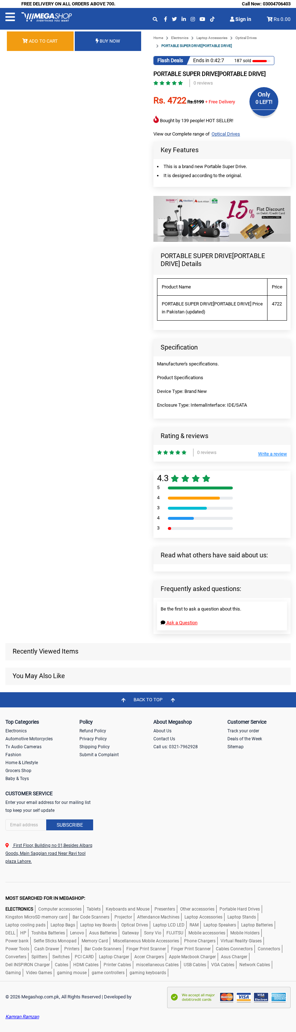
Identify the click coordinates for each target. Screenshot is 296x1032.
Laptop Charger (114, 956)
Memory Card (95, 940)
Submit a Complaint (99, 754)
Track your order (243, 730)
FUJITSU (174, 932)
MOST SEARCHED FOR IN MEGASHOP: (45, 898)
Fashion (13, 754)
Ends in (201, 60)
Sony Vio (152, 932)
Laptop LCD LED (168, 925)
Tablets (94, 909)
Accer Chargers (149, 956)
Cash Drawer (46, 948)
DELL (10, 932)
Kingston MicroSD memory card (36, 917)
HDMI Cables (86, 964)
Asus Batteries (103, 932)
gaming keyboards (148, 972)
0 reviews (203, 83)
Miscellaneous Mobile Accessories (146, 940)
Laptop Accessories (211, 38)
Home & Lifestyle (21, 762)
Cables (61, 964)
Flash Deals (170, 60)
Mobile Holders (245, 932)
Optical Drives (246, 38)
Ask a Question (181, 622)
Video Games (39, 972)
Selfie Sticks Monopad (55, 940)
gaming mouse (72, 972)
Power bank (17, 940)
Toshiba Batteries (48, 932)
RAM (194, 925)
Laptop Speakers (220, 925)
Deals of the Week (244, 738)
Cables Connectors (234, 948)
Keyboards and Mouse (127, 909)
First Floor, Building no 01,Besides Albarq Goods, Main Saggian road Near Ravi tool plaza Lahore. (48, 853)
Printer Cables (117, 964)
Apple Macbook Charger (192, 956)
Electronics (179, 38)
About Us (162, 730)
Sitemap (235, 746)
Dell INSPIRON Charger (27, 964)
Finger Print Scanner (146, 948)
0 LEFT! (264, 102)
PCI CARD (84, 956)
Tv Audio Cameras (23, 746)
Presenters (164, 909)
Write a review (272, 454)
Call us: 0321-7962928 (175, 746)
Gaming (13, 972)
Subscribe (70, 825)
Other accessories (197, 909)
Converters (15, 956)
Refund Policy (92, 730)
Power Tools (17, 948)
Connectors (269, 948)
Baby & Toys (17, 778)
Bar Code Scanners (91, 917)
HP (23, 932)
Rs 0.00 (282, 19)
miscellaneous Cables (157, 964)
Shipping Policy (94, 746)
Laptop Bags (63, 925)
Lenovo (77, 932)
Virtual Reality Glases (241, 940)
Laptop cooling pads (25, 925)
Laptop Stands (241, 917)
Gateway (130, 932)
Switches (61, 956)
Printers (71, 948)
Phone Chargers (200, 940)
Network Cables (254, 964)
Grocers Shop (18, 770)
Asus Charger (234, 956)
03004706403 (277, 4)
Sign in (242, 19)
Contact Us (164, 738)
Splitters (39, 956)
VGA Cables (222, 964)
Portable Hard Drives (239, 909)
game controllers (108, 972)
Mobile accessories (206, 932)
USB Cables (195, 964)
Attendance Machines (158, 917)
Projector (123, 917)
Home (158, 38)
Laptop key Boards (98, 925)
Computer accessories (60, 909)
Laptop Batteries (257, 925)
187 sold (242, 60)
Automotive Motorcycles (29, 738)
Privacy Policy (93, 738)
